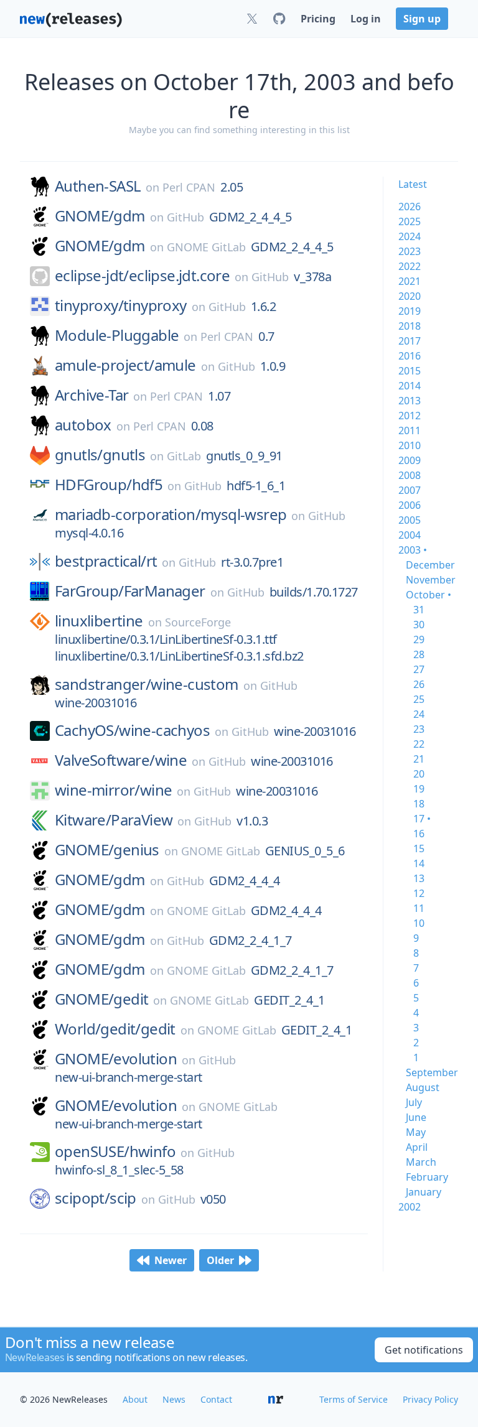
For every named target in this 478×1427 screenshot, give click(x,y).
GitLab (184, 456)
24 (418, 714)
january (423, 1192)
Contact (216, 1399)
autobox (83, 425)
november (431, 580)
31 (418, 609)
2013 (409, 400)
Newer (170, 1260)
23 (418, 729)
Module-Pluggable (117, 335)
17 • (422, 818)
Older (220, 1260)
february (427, 1177)
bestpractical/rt (106, 561)
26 (418, 684)
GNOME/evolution (116, 1058)
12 (418, 893)
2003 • (412, 550)
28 (418, 654)
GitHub (185, 217)
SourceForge (198, 622)
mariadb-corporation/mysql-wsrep (170, 514)
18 (418, 804)
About (135, 1399)
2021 (409, 281)
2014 (409, 386)
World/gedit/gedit (115, 1029)
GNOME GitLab (206, 246)
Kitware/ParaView (113, 820)
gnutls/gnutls (100, 454)
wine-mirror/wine (113, 790)
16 (418, 833)
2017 (409, 341)
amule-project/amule (125, 365)
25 (418, 699)
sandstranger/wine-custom (146, 684)
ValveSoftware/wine (121, 760)
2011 (409, 430)
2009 (409, 460)
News (173, 1399)
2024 (409, 236)
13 (418, 878)
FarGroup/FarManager (130, 591)
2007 (409, 490)
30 (418, 624)
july (414, 1102)
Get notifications (424, 1350)
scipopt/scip (95, 1198)
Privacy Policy (430, 1399)
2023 (409, 251)
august (422, 1087)
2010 (409, 445)
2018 (409, 326)
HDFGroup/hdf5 (108, 484)
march (421, 1162)
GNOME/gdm (100, 216)
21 (418, 759)
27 (418, 669)
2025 (409, 221)
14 (418, 863)
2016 (409, 356)
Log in (365, 19)
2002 (409, 1207)
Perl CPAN (188, 187)
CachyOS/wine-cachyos (132, 730)
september (432, 1072)
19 (418, 789)
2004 (409, 535)
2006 (409, 505)
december (430, 565)
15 (418, 848)
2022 (409, 266)
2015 (409, 371)
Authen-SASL (98, 186)
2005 (409, 520)
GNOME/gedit (101, 999)
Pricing (318, 19)
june (416, 1117)
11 (418, 908)
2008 (409, 475)
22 (418, 744)
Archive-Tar (91, 395)
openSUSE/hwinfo (115, 1151)
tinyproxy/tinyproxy (121, 305)
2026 (409, 206)
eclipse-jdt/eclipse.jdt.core (142, 275)
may (416, 1132)
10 (418, 923)
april (417, 1147)
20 (418, 774)
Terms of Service (353, 1399)
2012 (409, 415)
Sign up (422, 19)
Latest (412, 184)
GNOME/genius (107, 849)
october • (428, 595)
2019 (409, 311)
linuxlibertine (99, 620)
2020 (409, 296)
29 (418, 639)
